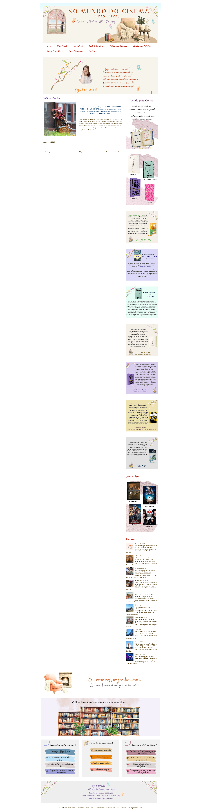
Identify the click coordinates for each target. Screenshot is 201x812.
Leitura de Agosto (140, 543)
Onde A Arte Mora (96, 46)
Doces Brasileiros (76, 51)
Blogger (139, 808)
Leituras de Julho (140, 568)
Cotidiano (138, 605)
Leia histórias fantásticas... (143, 593)
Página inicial (83, 152)
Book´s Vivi (78, 46)
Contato (92, 51)
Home (48, 46)
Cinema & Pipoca (140, 642)
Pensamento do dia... (141, 617)
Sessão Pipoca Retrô (54, 51)
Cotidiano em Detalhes (142, 46)
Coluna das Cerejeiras (118, 46)
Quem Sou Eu (62, 46)
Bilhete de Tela (140, 556)
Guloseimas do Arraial (142, 580)
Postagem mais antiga (113, 152)
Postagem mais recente (53, 152)
